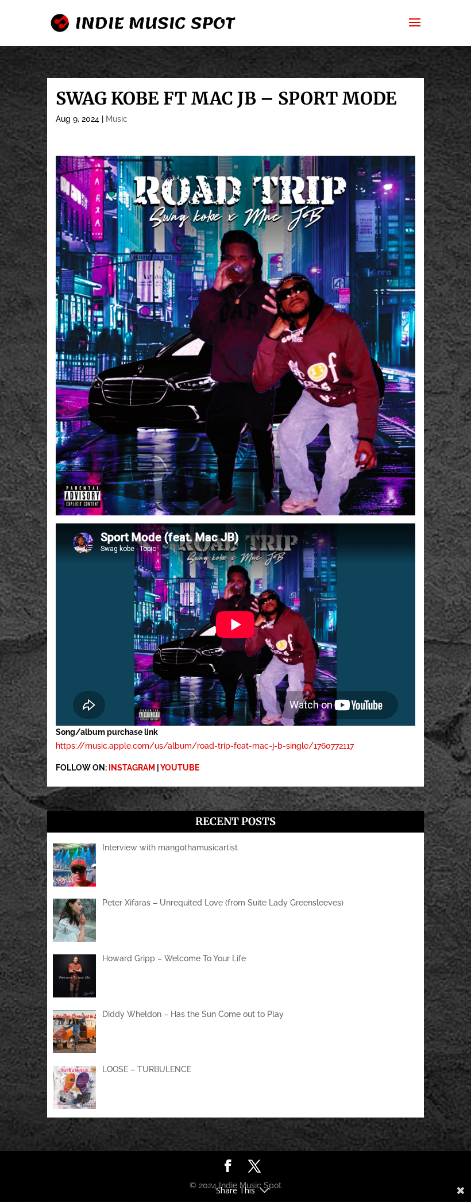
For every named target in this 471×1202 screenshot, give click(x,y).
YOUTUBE (179, 767)
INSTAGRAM (132, 767)
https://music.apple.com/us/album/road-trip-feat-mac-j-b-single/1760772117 (205, 745)
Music (117, 119)
